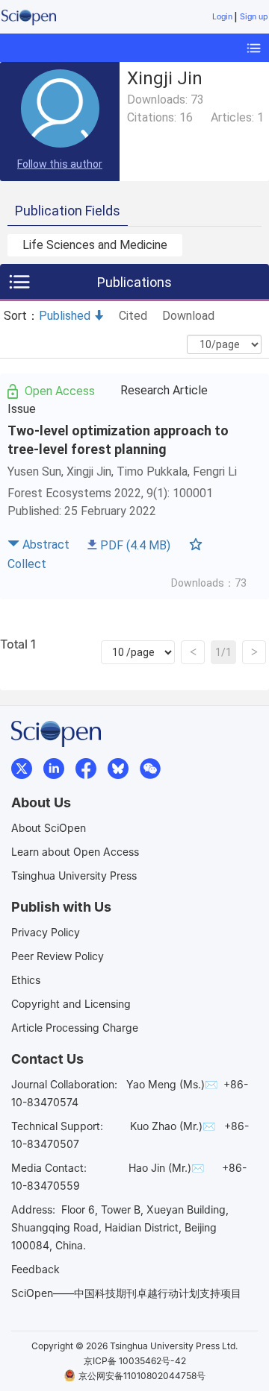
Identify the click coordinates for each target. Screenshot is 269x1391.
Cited (133, 316)
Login (222, 17)
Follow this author (59, 164)
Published (64, 316)
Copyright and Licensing (71, 1003)
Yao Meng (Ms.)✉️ (171, 1084)
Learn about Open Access (75, 851)
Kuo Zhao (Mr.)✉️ (172, 1126)
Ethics (25, 980)
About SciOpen (48, 827)
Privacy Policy (45, 932)
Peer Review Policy (57, 956)
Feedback (35, 1269)
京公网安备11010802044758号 (141, 1375)
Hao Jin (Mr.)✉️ (166, 1167)
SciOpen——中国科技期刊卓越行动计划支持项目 (126, 1293)
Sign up (254, 17)
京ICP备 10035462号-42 (135, 1360)
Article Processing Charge (74, 1027)
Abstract (45, 544)
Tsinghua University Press (74, 875)
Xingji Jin (89, 471)
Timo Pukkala (152, 471)
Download (188, 316)
